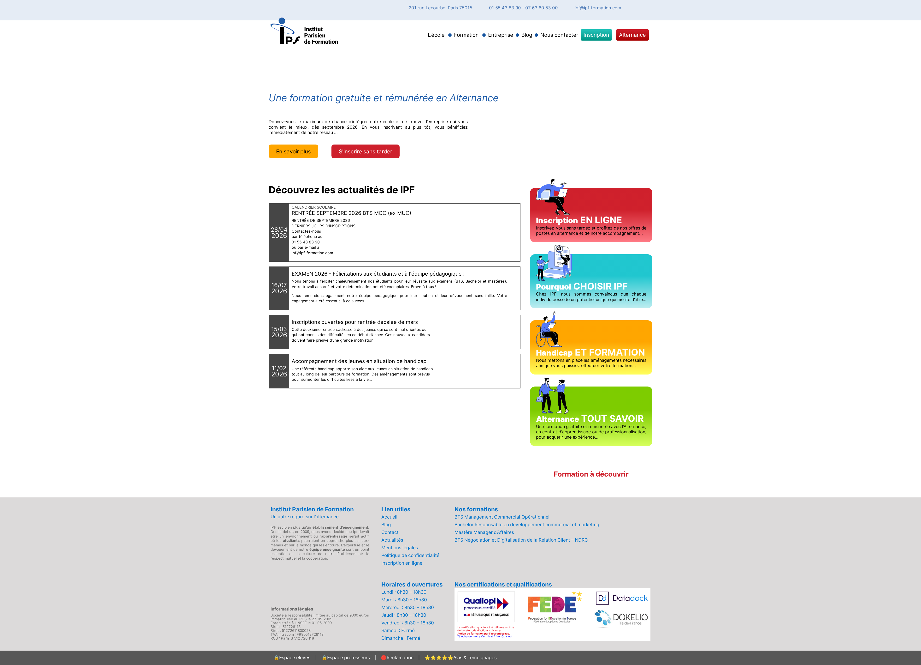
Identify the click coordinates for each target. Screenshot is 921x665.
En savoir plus (293, 151)
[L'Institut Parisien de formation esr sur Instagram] (641, 7)
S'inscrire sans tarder (365, 151)
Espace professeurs (345, 657)
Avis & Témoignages (461, 657)
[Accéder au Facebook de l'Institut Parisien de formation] (633, 7)
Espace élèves (291, 657)
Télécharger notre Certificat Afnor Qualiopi (484, 636)
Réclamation (397, 657)
